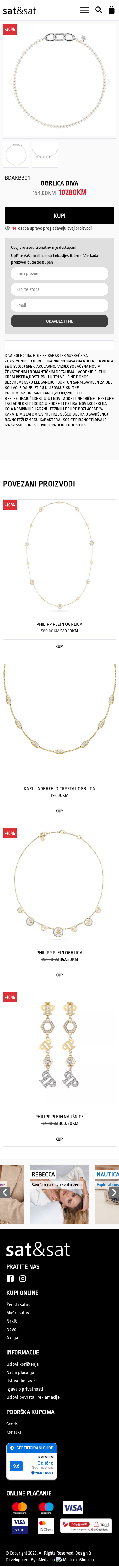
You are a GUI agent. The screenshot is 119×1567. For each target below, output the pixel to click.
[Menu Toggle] (84, 10)
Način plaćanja (20, 1372)
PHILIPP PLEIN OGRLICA (59, 624)
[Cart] (111, 10)
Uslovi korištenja (22, 1364)
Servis (12, 1424)
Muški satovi (18, 1313)
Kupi (60, 215)
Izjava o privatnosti (24, 1389)
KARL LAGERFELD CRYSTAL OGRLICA (59, 788)
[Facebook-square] (10, 1278)
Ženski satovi (19, 1304)
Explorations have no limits (62, 1184)
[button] (98, 10)
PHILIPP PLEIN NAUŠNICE (59, 1117)
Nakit (11, 1321)
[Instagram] (22, 1278)
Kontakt (13, 1432)
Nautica (49, 1174)
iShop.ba (86, 1559)
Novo (11, 1329)
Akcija (12, 1337)
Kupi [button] (59, 646)
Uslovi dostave (20, 1381)
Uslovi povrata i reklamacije (33, 1397)
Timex (111, 1174)
